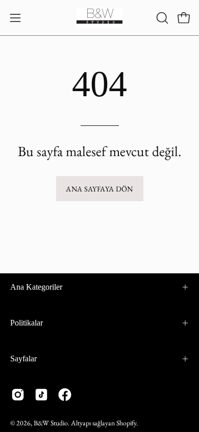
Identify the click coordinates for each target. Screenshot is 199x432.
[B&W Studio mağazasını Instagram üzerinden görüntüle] (18, 394)
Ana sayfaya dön (99, 188)
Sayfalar (23, 358)
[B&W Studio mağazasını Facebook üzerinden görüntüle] (64, 394)
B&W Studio (51, 422)
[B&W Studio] (99, 18)
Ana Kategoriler (36, 287)
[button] (161, 18)
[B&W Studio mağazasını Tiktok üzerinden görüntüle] (41, 394)
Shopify (126, 422)
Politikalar (26, 322)
